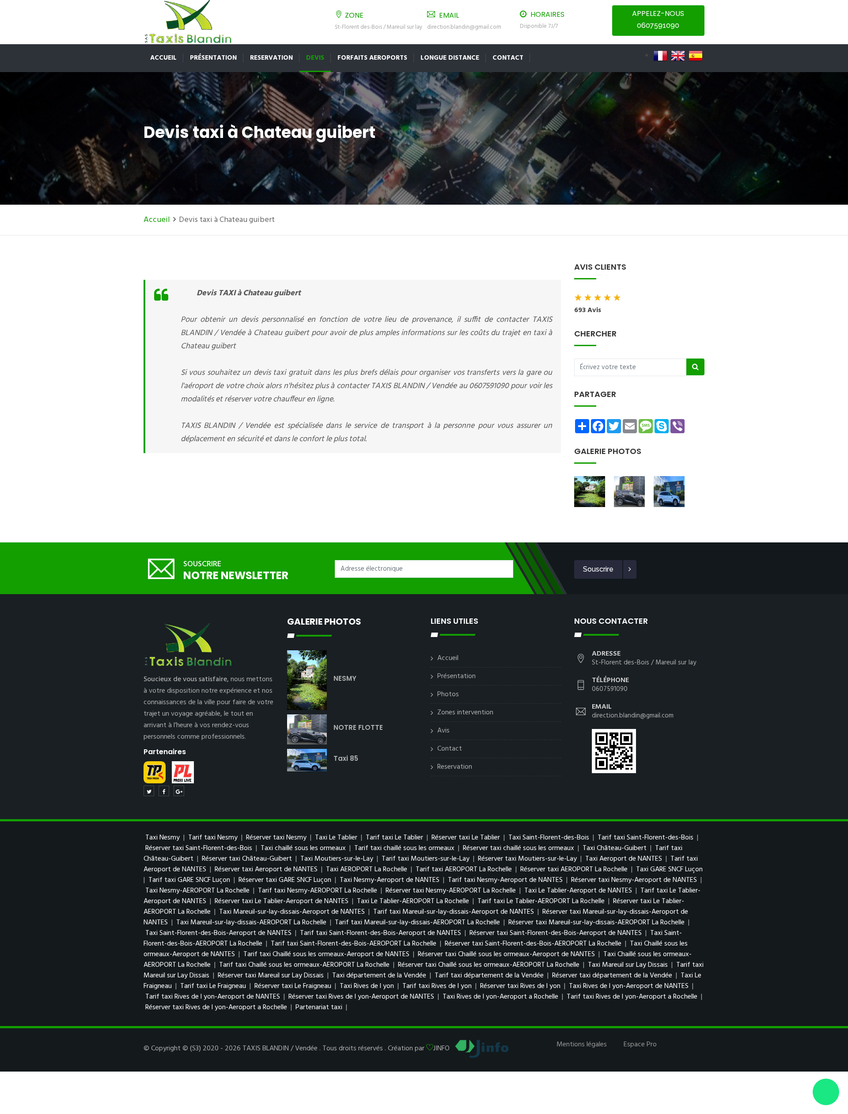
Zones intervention (465, 712)
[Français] (660, 55)
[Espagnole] (696, 55)
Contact (507, 58)
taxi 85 (345, 758)
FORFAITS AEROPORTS (372, 58)
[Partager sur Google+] (179, 791)
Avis (443, 730)
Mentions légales (581, 1044)
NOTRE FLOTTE (358, 727)
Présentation (213, 58)
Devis (315, 58)
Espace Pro (640, 1044)
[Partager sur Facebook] (164, 791)
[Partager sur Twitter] (149, 791)
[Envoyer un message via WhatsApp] (826, 1092)
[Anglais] (678, 55)
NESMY (344, 678)
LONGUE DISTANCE (449, 58)
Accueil (163, 58)
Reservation (271, 58)
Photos (448, 694)
